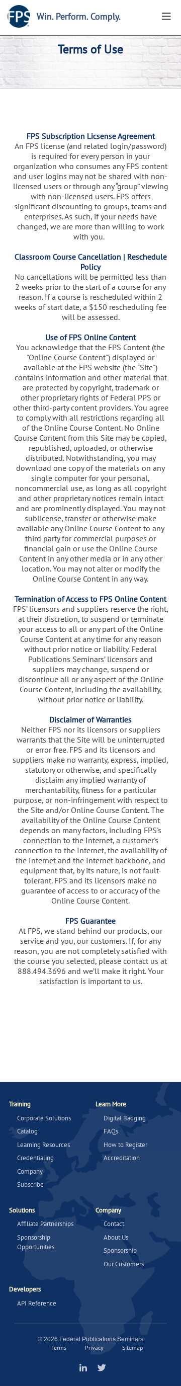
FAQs (111, 1131)
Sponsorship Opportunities (35, 1242)
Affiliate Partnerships (45, 1223)
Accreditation (122, 1158)
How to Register (125, 1144)
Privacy (94, 1347)
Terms (58, 1347)
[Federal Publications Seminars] (19, 16)
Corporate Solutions (44, 1118)
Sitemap (132, 1347)
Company (30, 1171)
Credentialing (35, 1158)
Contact (114, 1223)
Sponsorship (120, 1250)
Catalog (27, 1131)
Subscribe (30, 1184)
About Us (116, 1237)
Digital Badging (125, 1118)
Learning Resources (43, 1144)
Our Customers (124, 1264)
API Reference (36, 1303)
